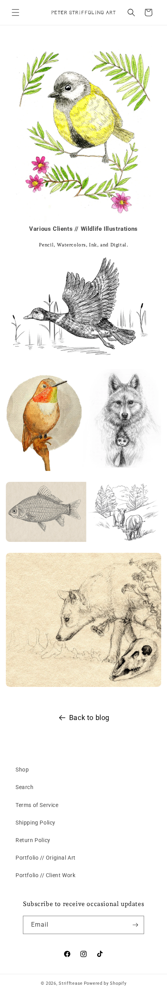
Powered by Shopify (105, 983)
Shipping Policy (36, 822)
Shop (22, 769)
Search (25, 787)
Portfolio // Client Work (45, 875)
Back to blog (89, 717)
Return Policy (33, 840)
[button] (15, 12)
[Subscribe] (135, 925)
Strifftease (71, 983)
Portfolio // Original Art (46, 858)
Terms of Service (37, 805)
